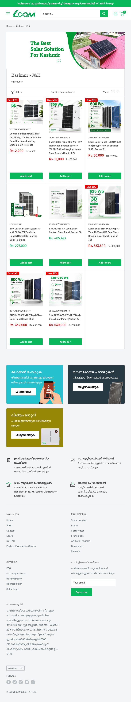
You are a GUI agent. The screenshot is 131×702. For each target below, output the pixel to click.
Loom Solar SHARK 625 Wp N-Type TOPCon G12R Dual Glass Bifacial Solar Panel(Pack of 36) (103, 234)
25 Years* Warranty (20, 129)
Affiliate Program (80, 540)
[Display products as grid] (113, 92)
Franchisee (77, 535)
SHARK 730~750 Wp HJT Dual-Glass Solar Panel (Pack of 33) (65, 317)
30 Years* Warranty (98, 137)
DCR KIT (10, 540)
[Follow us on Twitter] (14, 682)
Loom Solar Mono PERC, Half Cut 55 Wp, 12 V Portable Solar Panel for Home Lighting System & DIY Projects (25, 139)
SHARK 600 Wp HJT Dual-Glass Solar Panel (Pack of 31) (26, 317)
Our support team (16, 573)
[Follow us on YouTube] (27, 682)
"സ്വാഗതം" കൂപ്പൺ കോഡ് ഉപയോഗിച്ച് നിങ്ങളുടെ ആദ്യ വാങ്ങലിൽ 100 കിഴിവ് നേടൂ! (65, 3)
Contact (10, 530)
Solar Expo (12, 588)
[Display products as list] (118, 92)
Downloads (77, 546)
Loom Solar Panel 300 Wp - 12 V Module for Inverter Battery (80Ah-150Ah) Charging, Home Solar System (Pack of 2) (65, 147)
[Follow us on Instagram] (21, 682)
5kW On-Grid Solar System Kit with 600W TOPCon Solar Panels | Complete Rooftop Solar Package (25, 234)
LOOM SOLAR (16, 224)
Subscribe (81, 592)
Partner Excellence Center (21, 546)
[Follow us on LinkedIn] (33, 682)
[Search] (104, 13)
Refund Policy (14, 578)
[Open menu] (8, 13)
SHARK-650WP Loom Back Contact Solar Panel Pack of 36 (65, 230)
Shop (9, 525)
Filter (19, 92)
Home (9, 26)
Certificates (78, 530)
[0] (122, 14)
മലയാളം (12, 668)
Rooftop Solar (14, 583)
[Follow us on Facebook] (8, 682)
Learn (9, 535)
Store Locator (79, 520)
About (74, 525)
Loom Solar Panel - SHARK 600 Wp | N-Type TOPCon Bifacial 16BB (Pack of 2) (104, 145)
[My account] (115, 13)
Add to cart (26, 175)
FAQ (8, 568)
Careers (75, 551)
